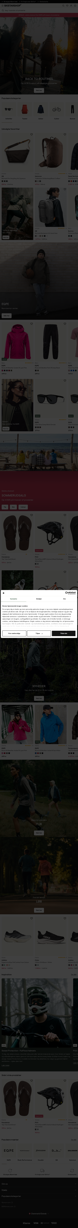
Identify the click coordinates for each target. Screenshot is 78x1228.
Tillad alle (63, 633)
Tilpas (38, 633)
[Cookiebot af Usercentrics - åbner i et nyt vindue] (67, 593)
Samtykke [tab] (13, 599)
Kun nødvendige (14, 633)
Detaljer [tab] (39, 599)
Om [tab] (64, 599)
